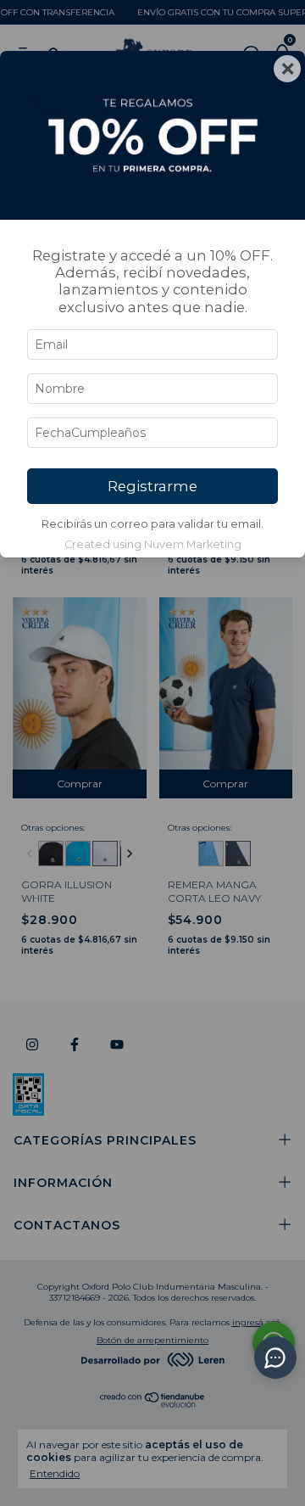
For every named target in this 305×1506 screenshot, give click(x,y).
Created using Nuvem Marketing (152, 544)
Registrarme (152, 486)
